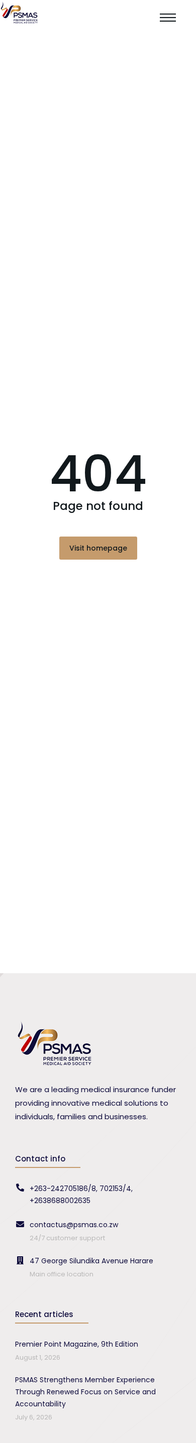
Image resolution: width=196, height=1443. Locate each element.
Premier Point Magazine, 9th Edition (76, 1344)
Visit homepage (98, 548)
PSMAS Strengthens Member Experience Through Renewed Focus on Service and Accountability (85, 1392)
